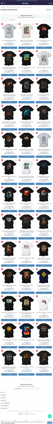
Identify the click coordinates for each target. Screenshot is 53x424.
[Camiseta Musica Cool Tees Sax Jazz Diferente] (26, 362)
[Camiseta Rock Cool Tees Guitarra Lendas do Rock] (43, 90)
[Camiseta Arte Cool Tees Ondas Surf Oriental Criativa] (43, 199)
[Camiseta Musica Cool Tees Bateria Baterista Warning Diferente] (43, 335)
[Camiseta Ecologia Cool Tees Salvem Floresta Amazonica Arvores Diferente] (26, 172)
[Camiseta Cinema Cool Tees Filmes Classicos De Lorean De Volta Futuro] (26, 144)
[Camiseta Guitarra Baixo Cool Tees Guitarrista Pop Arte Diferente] (9, 90)
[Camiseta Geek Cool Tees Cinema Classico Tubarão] (9, 199)
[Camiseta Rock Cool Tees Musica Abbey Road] (26, 253)
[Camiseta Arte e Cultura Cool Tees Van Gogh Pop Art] (26, 63)
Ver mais (9, 47)
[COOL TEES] (25, 3)
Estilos (8, 7)
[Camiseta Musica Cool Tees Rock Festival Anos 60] (26, 281)
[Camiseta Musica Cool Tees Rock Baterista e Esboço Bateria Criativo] (43, 117)
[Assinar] (44, 19)
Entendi (49, 422)
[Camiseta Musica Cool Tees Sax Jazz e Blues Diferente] (43, 362)
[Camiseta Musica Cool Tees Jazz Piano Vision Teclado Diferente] (9, 226)
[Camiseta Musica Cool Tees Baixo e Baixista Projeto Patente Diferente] (9, 117)
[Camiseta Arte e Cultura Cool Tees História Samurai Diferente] (43, 144)
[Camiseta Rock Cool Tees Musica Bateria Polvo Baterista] (9, 144)
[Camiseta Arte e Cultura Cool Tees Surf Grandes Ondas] (9, 308)
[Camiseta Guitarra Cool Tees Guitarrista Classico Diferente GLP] (43, 226)
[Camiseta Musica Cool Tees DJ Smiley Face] (9, 335)
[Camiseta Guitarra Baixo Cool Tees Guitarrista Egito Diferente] (9, 253)
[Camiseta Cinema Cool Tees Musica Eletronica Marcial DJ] (26, 117)
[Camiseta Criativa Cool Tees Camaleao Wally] (43, 308)
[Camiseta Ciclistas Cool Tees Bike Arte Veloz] (9, 172)
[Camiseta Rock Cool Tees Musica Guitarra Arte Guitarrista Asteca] (43, 253)
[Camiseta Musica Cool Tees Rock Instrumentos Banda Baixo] (26, 90)
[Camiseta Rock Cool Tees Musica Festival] (26, 199)
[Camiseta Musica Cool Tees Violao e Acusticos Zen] (9, 281)
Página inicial (3, 7)
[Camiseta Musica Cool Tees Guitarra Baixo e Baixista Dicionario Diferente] (26, 226)
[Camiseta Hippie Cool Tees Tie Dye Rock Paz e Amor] (26, 335)
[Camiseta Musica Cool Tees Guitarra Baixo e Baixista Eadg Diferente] (9, 63)
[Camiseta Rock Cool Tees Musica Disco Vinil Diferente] (43, 36)
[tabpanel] (26, 12)
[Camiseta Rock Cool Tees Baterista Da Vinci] (43, 63)
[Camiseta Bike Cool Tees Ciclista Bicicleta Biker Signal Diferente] (43, 281)
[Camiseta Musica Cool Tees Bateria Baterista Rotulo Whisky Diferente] (9, 362)
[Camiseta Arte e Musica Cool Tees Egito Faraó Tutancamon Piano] (26, 308)
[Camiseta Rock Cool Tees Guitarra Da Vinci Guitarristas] (9, 36)
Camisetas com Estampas (16, 7)
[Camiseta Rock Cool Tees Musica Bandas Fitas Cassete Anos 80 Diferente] (26, 36)
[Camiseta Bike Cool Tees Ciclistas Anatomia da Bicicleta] (43, 172)
